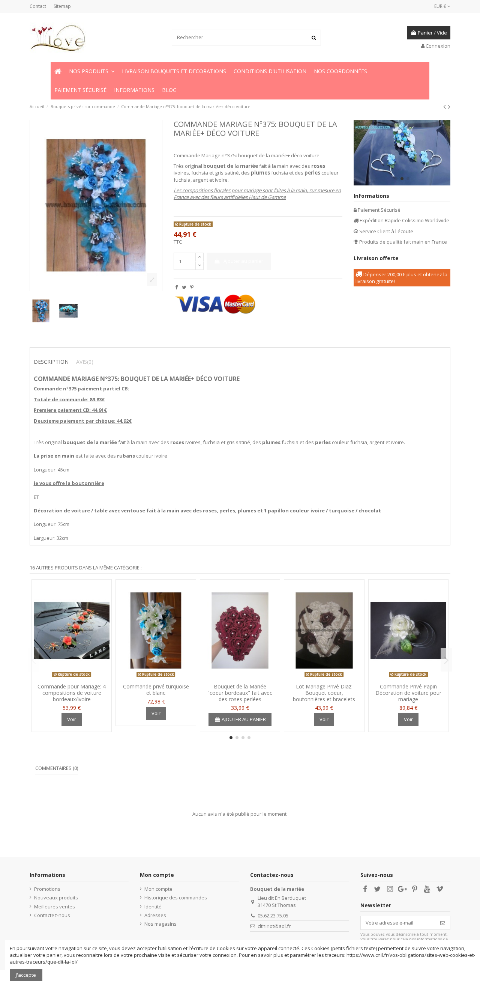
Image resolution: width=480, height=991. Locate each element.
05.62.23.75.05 (273, 915)
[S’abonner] (442, 922)
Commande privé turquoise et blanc (156, 689)
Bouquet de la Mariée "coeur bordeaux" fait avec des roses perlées (239, 693)
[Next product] (449, 106)
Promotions (47, 889)
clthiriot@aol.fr (274, 926)
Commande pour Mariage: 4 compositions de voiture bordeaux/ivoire (72, 693)
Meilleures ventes (54, 906)
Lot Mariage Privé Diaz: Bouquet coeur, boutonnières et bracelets (324, 693)
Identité (153, 906)
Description (51, 361)
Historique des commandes (175, 897)
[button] (91, 71)
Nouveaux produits (56, 897)
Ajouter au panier (243, 261)
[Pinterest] (192, 287)
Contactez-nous (52, 915)
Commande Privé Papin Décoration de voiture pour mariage (408, 693)
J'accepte (26, 974)
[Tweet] (184, 287)
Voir (71, 719)
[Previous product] (445, 106)
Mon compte (158, 889)
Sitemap (62, 6)
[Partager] (176, 287)
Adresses (155, 915)
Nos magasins (160, 923)
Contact (38, 6)
